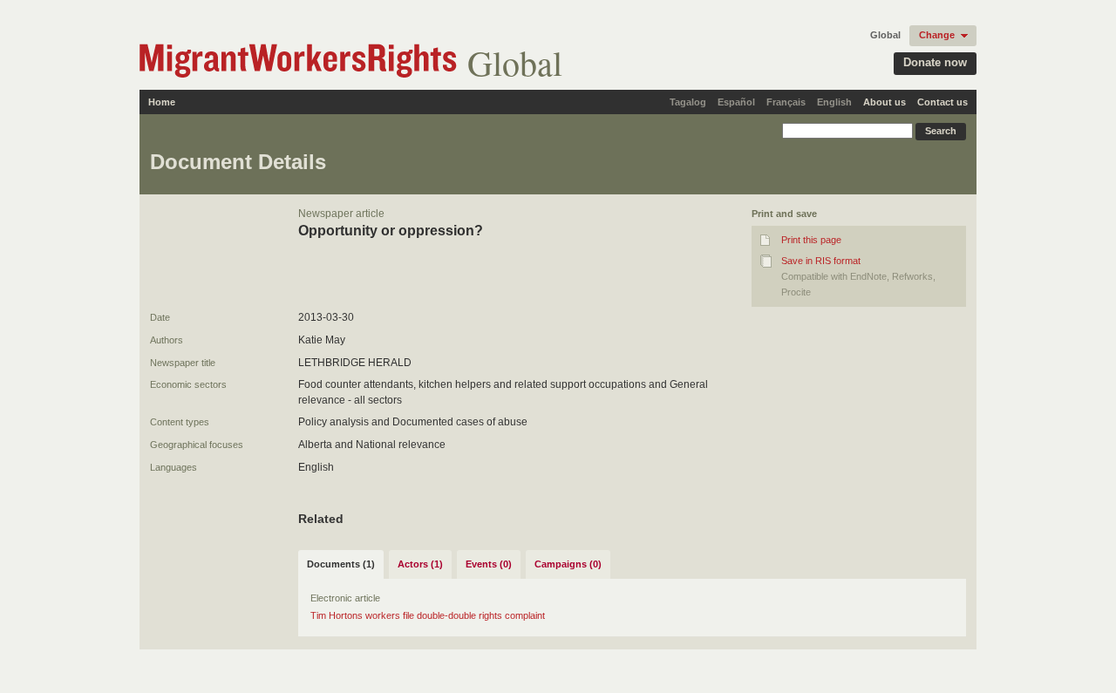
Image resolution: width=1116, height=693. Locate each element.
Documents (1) (341, 564)
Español (736, 102)
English (834, 102)
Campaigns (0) (568, 564)
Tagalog (688, 102)
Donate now (935, 62)
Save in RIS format (821, 260)
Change (937, 35)
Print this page (811, 239)
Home (161, 102)
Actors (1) (420, 564)
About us (884, 102)
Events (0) (489, 564)
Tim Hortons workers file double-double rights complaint (427, 615)
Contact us (942, 102)
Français (786, 102)
